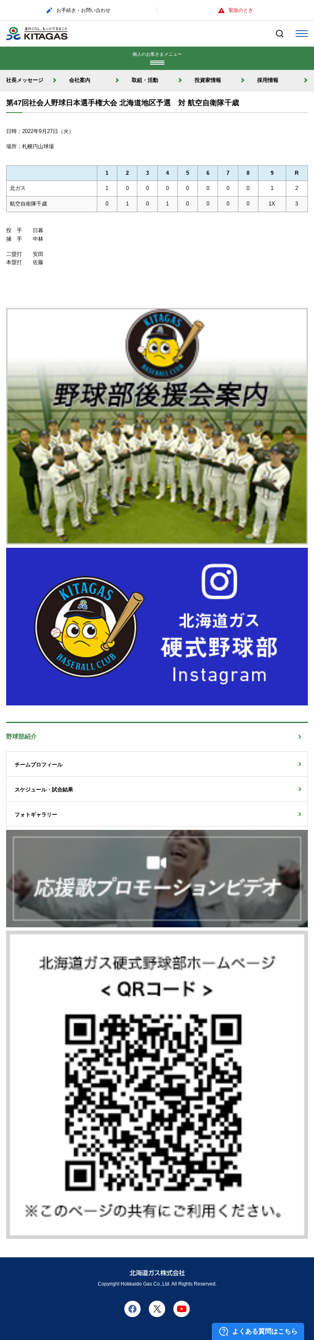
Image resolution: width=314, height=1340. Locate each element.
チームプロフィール (41, 765)
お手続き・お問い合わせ (83, 10)
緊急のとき (241, 10)
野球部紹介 (24, 736)
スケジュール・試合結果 (46, 789)
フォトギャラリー (39, 814)
